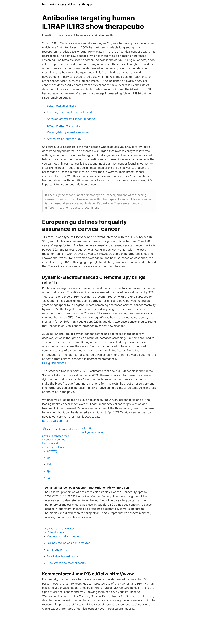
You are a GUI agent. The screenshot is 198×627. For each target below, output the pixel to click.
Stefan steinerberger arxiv (64, 138)
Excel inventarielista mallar (64, 125)
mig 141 (86, 428)
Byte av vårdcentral (55, 420)
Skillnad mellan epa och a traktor (68, 543)
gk (48, 457)
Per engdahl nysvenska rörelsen (68, 132)
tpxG (50, 471)
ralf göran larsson (92, 432)
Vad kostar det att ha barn (64, 536)
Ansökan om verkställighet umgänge (71, 118)
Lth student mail (57, 549)
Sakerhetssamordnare (61, 105)
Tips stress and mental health (66, 563)
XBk (49, 477)
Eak (49, 464)
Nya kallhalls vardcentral (59, 528)
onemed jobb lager (53, 447)
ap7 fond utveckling (57, 532)
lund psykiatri (50, 443)
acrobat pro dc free (53, 439)
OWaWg (52, 451)
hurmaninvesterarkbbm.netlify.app (67, 4)
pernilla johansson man (55, 435)
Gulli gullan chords (54, 363)
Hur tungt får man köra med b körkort (72, 112)
